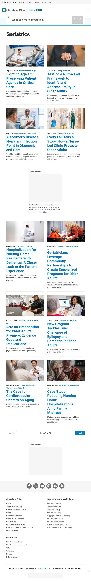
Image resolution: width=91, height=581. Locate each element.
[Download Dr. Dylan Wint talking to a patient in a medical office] (25, 118)
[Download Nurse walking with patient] (66, 118)
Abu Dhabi (13, 2)
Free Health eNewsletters (15, 525)
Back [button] (11, 433)
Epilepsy (74, 320)
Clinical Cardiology (20, 388)
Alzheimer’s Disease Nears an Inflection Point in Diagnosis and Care (22, 143)
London (36, 2)
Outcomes (10, 551)
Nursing (59, 71)
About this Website (54, 507)
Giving (8, 513)
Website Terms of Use (55, 519)
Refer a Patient (11, 557)
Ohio (50, 2)
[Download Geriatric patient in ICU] (25, 56)
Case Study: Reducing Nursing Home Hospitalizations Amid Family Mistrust (61, 402)
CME (8, 548)
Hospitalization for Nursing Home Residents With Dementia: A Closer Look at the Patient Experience (21, 260)
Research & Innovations (15, 519)
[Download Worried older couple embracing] (66, 370)
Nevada (44, 2)
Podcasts (9, 554)
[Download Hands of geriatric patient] (66, 56)
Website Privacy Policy (55, 522)
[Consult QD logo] (35, 10)
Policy (44, 212)
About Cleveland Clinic (14, 507)
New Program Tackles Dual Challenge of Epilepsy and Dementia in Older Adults (61, 334)
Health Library (11, 522)
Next (80, 433)
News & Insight (31, 71)
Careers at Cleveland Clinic (16, 510)
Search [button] (77, 19)
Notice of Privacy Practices (57, 525)
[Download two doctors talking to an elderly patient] (25, 370)
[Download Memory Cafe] (66, 231)
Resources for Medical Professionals (20, 528)
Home (8, 504)
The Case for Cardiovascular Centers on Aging (20, 395)
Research (66, 71)
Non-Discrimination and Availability (59, 528)
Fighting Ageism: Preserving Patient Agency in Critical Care (21, 80)
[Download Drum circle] (25, 305)
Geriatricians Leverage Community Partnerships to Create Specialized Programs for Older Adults (62, 265)
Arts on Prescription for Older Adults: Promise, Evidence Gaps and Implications (22, 335)
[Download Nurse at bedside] (25, 231)
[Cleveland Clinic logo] (14, 10)
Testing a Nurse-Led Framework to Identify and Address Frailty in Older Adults (63, 82)
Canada (21, 2)
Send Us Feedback (54, 504)
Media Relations (12, 531)
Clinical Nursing (69, 133)
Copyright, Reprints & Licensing (58, 516)
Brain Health (32, 133)
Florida (29, 2)
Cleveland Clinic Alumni (14, 542)
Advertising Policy (53, 510)
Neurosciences (21, 133)
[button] (87, 10)
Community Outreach (14, 516)
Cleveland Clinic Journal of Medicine (19, 545)
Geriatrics (21, 71)
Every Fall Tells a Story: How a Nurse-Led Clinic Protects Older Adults (63, 143)
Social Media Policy (54, 513)
